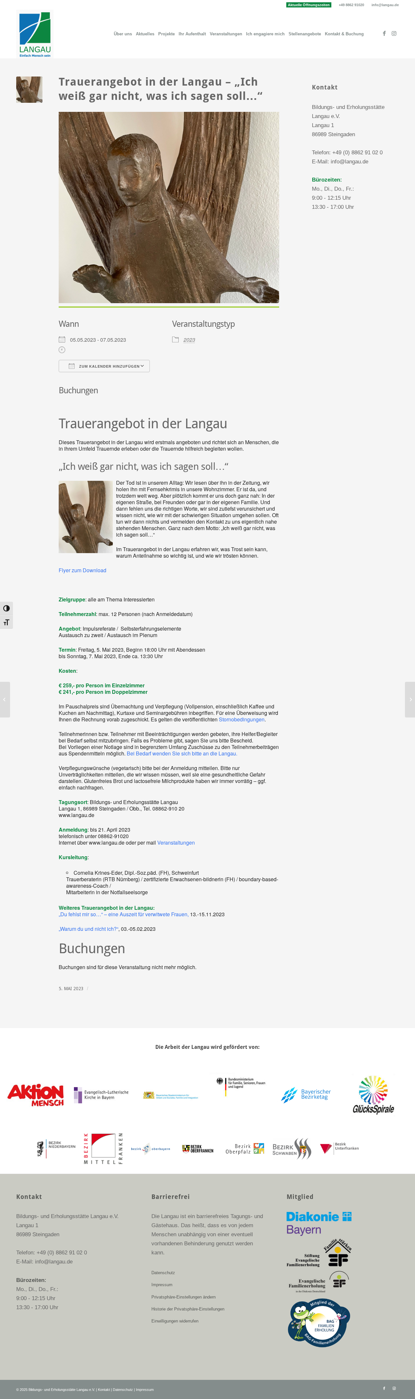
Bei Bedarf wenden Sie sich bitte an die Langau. (182, 753)
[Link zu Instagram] (394, 34)
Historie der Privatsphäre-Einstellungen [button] (187, 1309)
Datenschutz (163, 1272)
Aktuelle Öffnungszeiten (309, 5)
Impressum (161, 1284)
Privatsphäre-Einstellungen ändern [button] (183, 1297)
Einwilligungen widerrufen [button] (174, 1321)
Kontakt (104, 1390)
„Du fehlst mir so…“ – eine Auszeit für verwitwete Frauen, (124, 914)
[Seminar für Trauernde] (410, 699)
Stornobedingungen (242, 719)
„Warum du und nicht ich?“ (88, 928)
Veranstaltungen (176, 842)
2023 (189, 339)
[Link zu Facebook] (384, 34)
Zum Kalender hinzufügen (109, 366)
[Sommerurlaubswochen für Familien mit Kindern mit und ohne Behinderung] (5, 699)
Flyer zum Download (82, 570)
